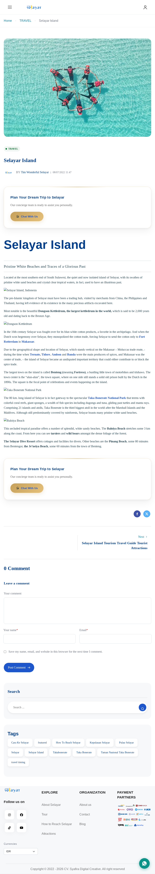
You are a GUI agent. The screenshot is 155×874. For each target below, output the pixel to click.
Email (83, 630)
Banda (71, 354)
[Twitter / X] (146, 514)
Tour (44, 814)
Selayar (15, 752)
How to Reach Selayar (57, 824)
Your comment (12, 593)
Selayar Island (36, 752)
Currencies (10, 843)
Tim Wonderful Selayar (32, 172)
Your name (10, 630)
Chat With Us (29, 216)
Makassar (28, 341)
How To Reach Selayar (68, 742)
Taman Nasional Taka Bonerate (117, 752)
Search (14, 691)
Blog (82, 824)
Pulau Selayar (126, 742)
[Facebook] (137, 514)
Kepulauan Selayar (100, 742)
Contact (84, 814)
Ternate (35, 354)
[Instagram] (9, 814)
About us (85, 804)
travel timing (18, 762)
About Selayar (51, 804)
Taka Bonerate (84, 752)
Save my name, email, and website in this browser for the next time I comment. (55, 651)
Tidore (45, 354)
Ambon (56, 354)
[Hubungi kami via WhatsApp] (144, 863)
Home (8, 20)
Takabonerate (60, 752)
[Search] (142, 707)
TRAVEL (25, 20)
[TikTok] (9, 827)
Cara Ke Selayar (20, 742)
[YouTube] (21, 827)
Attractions (49, 833)
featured (42, 742)
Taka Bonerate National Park (107, 398)
